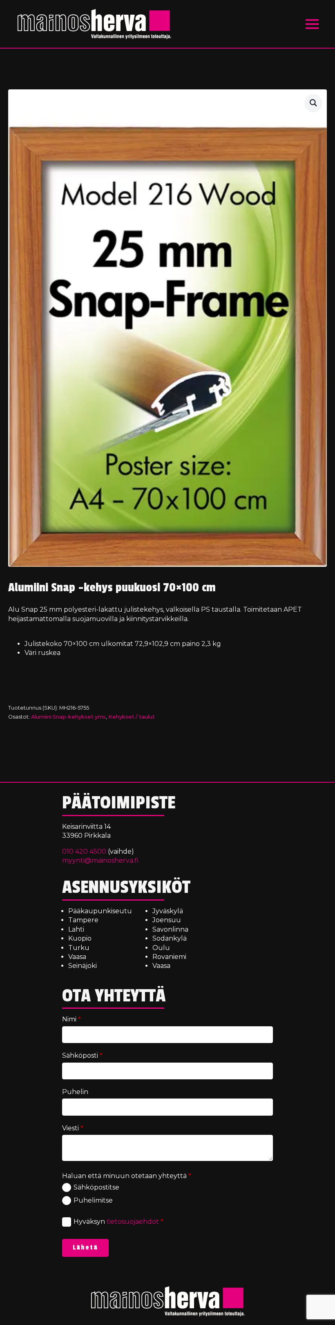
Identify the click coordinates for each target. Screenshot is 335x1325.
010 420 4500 (84, 851)
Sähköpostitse (96, 1187)
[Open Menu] (312, 24)
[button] (313, 102)
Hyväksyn (118, 1221)
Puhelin (75, 1092)
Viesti (72, 1128)
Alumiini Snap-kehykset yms (68, 717)
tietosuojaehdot (133, 1221)
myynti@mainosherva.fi (100, 860)
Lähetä (85, 1247)
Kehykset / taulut (131, 717)
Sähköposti (82, 1055)
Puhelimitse (93, 1200)
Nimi (71, 1019)
